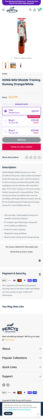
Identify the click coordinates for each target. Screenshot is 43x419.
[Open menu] (3, 10)
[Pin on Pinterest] (30, 157)
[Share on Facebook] (26, 157)
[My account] (34, 10)
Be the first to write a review (21, 252)
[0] (39, 9)
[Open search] (30, 10)
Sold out (22, 140)
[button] (21, 111)
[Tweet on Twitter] (35, 157)
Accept (8, 413)
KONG (4, 74)
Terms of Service (25, 409)
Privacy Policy (11, 409)
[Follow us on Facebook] (3, 384)
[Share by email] (39, 157)
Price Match (9, 340)
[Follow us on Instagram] (7, 384)
